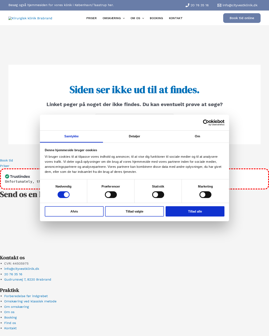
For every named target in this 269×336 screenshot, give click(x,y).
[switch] (111, 194)
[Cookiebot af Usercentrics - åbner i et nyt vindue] (206, 122)
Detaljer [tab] (134, 136)
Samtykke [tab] (71, 136)
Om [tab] (197, 136)
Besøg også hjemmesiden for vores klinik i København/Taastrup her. (61, 5)
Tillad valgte (134, 211)
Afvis (74, 211)
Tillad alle (195, 211)
